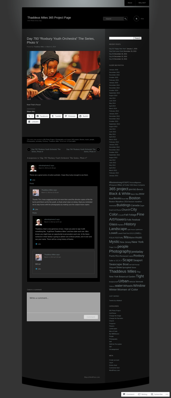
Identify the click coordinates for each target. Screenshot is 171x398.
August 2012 (113, 157)
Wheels (128, 285)
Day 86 (111, 54)
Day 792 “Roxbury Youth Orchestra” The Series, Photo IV (46, 149)
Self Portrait (135, 264)
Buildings (124, 205)
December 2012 (114, 147)
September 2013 (114, 124)
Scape (128, 260)
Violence (112, 286)
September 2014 (114, 93)
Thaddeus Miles (39, 46)
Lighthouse (139, 229)
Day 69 (111, 59)
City (134, 209)
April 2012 (112, 168)
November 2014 (114, 88)
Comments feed (114, 368)
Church (126, 209)
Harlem (121, 225)
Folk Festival (133, 219)
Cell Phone (117, 210)
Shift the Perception (115, 344)
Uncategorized (114, 349)
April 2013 (112, 137)
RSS (142, 19)
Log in (111, 362)
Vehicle (132, 282)
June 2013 (112, 132)
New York (138, 241)
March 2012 (113, 170)
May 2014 (112, 103)
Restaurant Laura (126, 256)
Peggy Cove (113, 247)
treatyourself (113, 282)
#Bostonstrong (115, 182)
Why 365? (142, 3)
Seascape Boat (119, 264)
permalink (72, 141)
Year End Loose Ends (116, 51)
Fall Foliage (130, 214)
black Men (135, 194)
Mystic (114, 242)
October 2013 (113, 121)
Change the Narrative (116, 318)
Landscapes (113, 328)
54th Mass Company (137, 185)
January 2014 (113, 113)
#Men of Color (123, 185)
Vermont (139, 281)
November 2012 (114, 150)
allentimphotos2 (44, 166)
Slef (110, 346)
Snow (119, 267)
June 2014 (112, 101)
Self (130, 264)
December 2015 (114, 72)
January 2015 (113, 82)
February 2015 (114, 80)
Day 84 (111, 56)
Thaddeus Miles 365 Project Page (49, 17)
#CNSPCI (126, 182)
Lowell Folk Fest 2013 (126, 233)
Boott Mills (125, 199)
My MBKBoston (114, 334)
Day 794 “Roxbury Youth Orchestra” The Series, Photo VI (81, 149)
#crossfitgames (135, 182)
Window (139, 285)
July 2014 (112, 98)
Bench (140, 189)
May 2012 (112, 165)
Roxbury (45, 141)
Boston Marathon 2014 (119, 201)
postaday (39, 141)
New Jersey (125, 242)
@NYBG (132, 189)
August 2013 (113, 126)
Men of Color (113, 331)
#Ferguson (113, 185)
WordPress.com (114, 370)
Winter (113, 289)
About (130, 3)
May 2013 (112, 134)
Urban (123, 281)
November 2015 (114, 75)
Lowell (113, 232)
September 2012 (114, 155)
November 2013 (114, 119)
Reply (32, 183)
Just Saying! (114, 296)
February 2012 (114, 173)
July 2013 (112, 129)
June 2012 (112, 162)
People (111, 336)
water (119, 285)
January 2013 (113, 144)
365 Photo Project (49, 139)
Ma (126, 237)
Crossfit (121, 215)
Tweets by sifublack (115, 300)
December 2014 (114, 85)
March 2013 (113, 139)
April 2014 (112, 106)
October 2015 (113, 77)
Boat (111, 198)
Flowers (120, 219)
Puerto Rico (114, 256)
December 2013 (114, 116)
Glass (113, 224)
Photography (59, 139)
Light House (131, 229)
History (130, 224)
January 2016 (113, 69)
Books (118, 198)
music (87, 139)
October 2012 (113, 152)
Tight (140, 276)
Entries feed (113, 365)
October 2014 (113, 90)
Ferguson (112, 323)
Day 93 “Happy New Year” (117, 48)
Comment (91, 317)
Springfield (126, 267)
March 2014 (113, 108)
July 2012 (112, 160)
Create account (114, 360)
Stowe (134, 267)
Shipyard (112, 268)
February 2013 (114, 142)
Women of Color (127, 289)
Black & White (119, 193)
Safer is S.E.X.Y (115, 261)
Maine (132, 237)
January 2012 (113, 175)
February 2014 (114, 111)
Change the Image (115, 316)
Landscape (118, 229)
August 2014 (113, 95)
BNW (141, 194)
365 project (75, 139)
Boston (82, 139)
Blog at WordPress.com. (92, 377)
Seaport (138, 260)
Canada (135, 205)
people (92, 139)
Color (113, 214)
